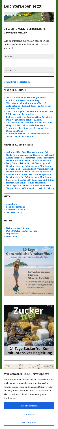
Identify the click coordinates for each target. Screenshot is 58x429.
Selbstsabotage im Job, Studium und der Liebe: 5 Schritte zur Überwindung (30, 113)
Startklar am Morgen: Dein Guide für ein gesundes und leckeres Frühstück (30, 153)
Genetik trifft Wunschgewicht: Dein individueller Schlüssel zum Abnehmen (30, 159)
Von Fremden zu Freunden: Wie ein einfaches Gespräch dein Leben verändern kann (29, 124)
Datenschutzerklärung (17, 228)
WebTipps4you (13, 185)
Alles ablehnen (29, 422)
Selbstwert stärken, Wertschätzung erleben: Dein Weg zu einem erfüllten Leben (29, 118)
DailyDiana (11, 163)
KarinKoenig (12, 157)
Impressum (12, 233)
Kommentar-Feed (15, 209)
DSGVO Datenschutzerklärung (21, 231)
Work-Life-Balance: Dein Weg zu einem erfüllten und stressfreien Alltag (26, 99)
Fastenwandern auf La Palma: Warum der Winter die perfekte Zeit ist (27, 135)
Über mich (11, 236)
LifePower (11, 174)
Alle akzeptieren (29, 405)
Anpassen (29, 414)
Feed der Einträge (15, 207)
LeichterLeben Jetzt (23, 6)
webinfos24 (12, 152)
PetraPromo (12, 169)
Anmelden (11, 204)
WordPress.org (14, 212)
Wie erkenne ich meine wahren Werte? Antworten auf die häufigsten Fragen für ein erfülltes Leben (28, 106)
